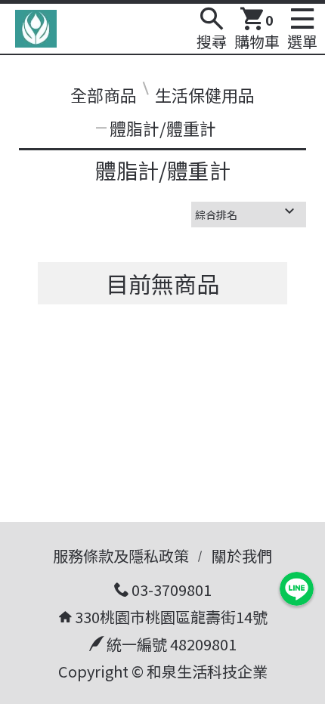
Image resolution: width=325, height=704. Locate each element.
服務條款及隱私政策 (121, 556)
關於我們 (242, 556)
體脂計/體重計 (163, 128)
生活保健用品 (205, 94)
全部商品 (103, 94)
